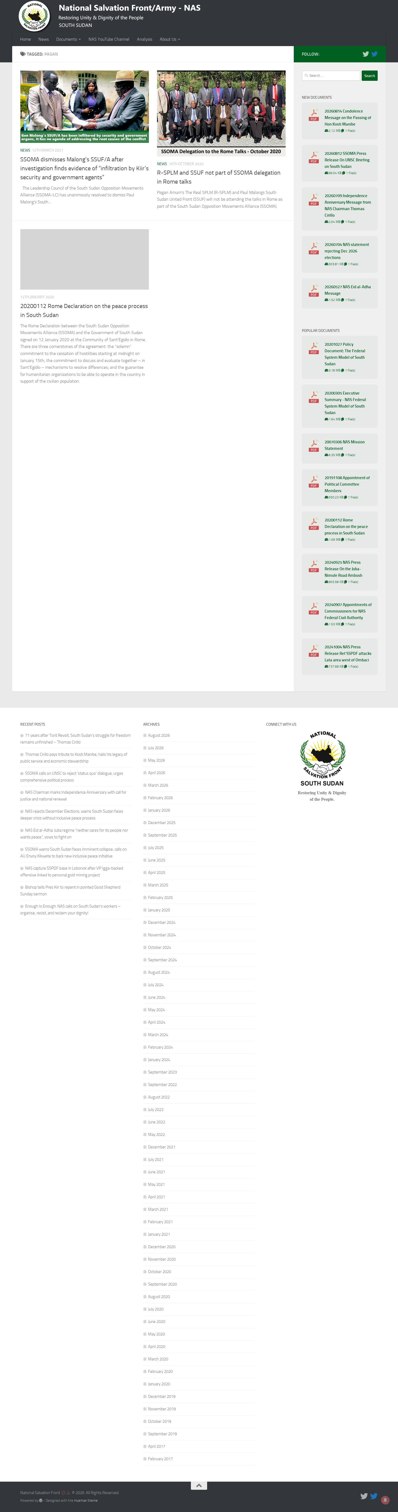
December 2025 (161, 822)
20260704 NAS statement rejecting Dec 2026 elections (347, 251)
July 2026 (156, 747)
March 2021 (158, 1209)
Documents (66, 39)
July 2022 (156, 1109)
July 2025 (156, 847)
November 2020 (162, 1259)
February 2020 (160, 1371)
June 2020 (156, 1321)
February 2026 (160, 797)
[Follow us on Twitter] (366, 54)
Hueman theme (86, 1500)
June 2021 (156, 1172)
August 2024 (159, 972)
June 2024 (156, 997)
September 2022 (162, 1084)
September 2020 (162, 1284)
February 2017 (160, 1458)
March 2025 (158, 885)
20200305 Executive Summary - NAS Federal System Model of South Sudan (345, 403)
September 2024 (162, 959)
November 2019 (162, 1409)
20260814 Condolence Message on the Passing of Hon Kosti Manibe (348, 118)
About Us (168, 39)
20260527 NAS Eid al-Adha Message (348, 290)
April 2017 (156, 1446)
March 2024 (158, 1034)
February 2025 (160, 897)
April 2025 (156, 872)
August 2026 (159, 735)
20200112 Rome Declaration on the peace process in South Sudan (346, 527)
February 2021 (160, 1221)
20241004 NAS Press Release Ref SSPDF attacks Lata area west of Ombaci (348, 653)
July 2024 (156, 984)
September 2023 (162, 1072)
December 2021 (161, 1147)
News (43, 39)
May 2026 (156, 760)
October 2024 (159, 947)
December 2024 (161, 922)
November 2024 (162, 935)
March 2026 (158, 785)
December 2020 (161, 1246)
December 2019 (161, 1396)
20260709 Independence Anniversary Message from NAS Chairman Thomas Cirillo (348, 205)
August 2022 (159, 1097)
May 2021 (156, 1184)
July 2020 (156, 1309)
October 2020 (159, 1271)
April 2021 (156, 1196)
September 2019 (162, 1433)
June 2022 (156, 1122)
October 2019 (159, 1421)
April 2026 (156, 772)
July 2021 (156, 1159)
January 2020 (159, 1384)
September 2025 (162, 835)
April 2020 (156, 1346)
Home (25, 39)
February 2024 (160, 1047)
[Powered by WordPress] (41, 1500)
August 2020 (159, 1296)
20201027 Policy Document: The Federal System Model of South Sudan (345, 354)
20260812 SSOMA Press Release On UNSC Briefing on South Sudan (347, 160)
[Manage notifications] (385, 1500)
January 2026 (159, 810)
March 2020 (158, 1359)
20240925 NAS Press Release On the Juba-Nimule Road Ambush (343, 569)
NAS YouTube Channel (109, 39)
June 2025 (156, 860)
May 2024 (156, 1009)
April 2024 (156, 1022)
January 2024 (159, 1059)
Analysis (144, 39)
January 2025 (159, 910)
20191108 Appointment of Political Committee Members (347, 484)
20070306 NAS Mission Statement (345, 445)
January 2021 (159, 1234)
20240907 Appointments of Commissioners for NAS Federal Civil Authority (348, 611)
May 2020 (156, 1334)
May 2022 (156, 1134)
